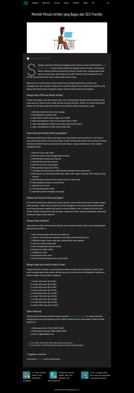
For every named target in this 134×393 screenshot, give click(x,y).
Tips (93, 3)
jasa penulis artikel (77, 316)
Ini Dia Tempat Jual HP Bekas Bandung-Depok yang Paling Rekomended (56, 345)
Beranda (35, 3)
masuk (40, 359)
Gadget (66, 3)
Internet (76, 3)
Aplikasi (57, 3)
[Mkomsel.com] (26, 3)
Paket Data (46, 3)
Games (85, 3)
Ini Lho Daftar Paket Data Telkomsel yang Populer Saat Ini (50, 343)
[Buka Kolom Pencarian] (108, 3)
